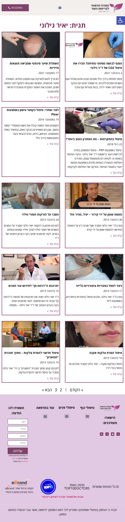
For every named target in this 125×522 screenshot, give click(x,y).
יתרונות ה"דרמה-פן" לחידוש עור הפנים (33, 286)
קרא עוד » (116, 93)
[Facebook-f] (118, 434)
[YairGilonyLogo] (110, 408)
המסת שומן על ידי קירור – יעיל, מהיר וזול (96, 214)
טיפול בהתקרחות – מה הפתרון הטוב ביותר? (94, 139)
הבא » (47, 389)
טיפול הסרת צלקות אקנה (105, 353)
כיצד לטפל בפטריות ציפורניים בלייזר (99, 286)
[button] (121, 20)
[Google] (101, 434)
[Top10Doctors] (48, 487)
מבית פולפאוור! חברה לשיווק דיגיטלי (62, 497)
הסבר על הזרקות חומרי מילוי (40, 214)
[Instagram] (107, 434)
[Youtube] (112, 434)
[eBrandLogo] (19, 483)
